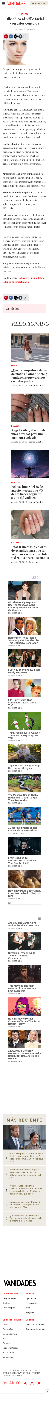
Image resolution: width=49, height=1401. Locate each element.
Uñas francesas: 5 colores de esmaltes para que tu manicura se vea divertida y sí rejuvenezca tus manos (30, 552)
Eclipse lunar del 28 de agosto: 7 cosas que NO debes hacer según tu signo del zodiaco (27, 492)
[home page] (16, 3)
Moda (14, 366)
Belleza (24, 14)
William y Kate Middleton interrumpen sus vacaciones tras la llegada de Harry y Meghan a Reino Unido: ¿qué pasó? (26, 1189)
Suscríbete (38, 3)
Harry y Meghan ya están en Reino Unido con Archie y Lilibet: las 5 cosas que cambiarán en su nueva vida (26, 1157)
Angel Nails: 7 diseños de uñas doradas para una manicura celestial (28, 433)
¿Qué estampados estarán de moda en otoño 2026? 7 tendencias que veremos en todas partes (29, 375)
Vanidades (31, 29)
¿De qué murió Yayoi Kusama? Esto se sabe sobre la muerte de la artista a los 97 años (26, 1218)
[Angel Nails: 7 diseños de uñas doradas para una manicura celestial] (30, 408)
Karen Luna (34, 562)
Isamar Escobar (36, 385)
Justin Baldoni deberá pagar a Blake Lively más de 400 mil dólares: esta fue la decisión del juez (25, 1173)
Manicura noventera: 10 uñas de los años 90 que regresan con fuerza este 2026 (25, 1205)
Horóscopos (18, 482)
